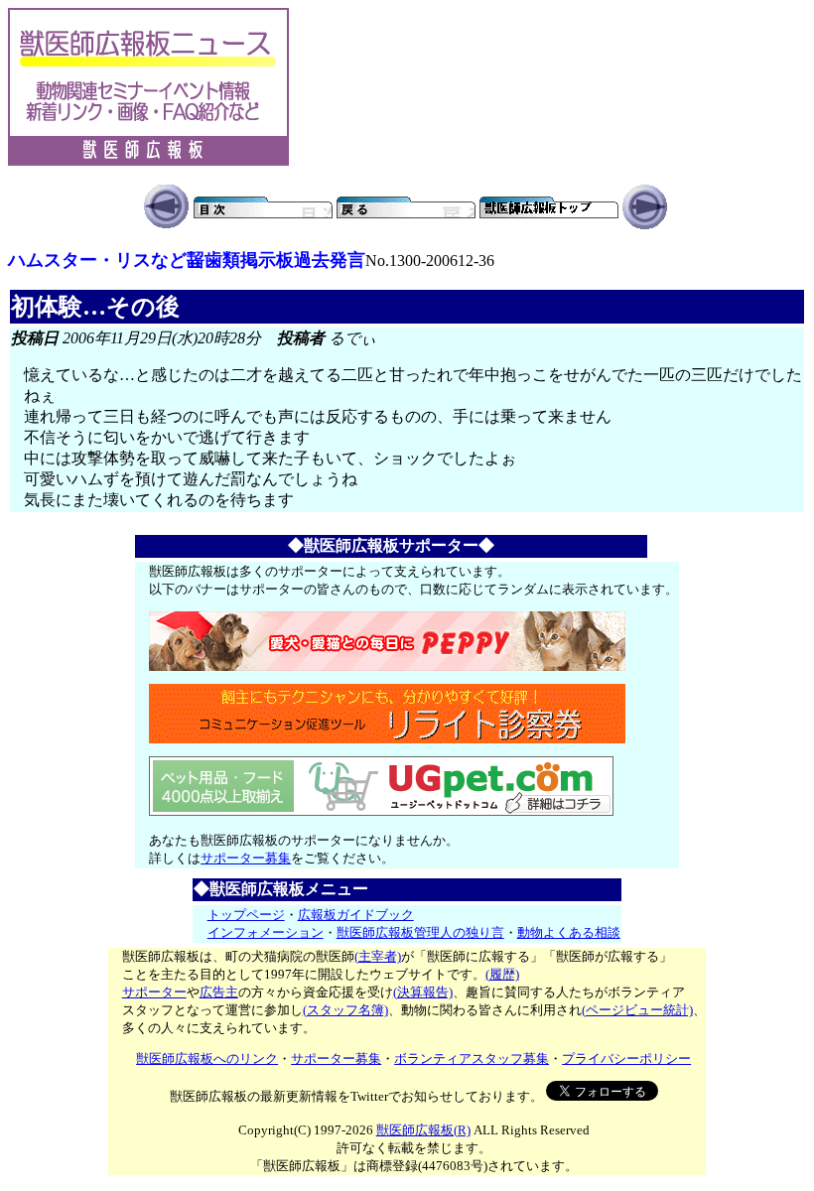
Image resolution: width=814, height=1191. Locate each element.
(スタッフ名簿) (345, 1009)
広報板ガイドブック (356, 914)
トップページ (246, 914)
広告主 (219, 992)
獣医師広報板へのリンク (207, 1058)
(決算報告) (423, 992)
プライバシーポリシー (626, 1058)
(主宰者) (377, 956)
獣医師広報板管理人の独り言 (420, 932)
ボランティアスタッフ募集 (471, 1058)
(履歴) (502, 974)
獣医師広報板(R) (423, 1130)
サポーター (154, 992)
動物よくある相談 (568, 932)
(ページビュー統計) (637, 1009)
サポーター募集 (246, 858)
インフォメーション (265, 932)
